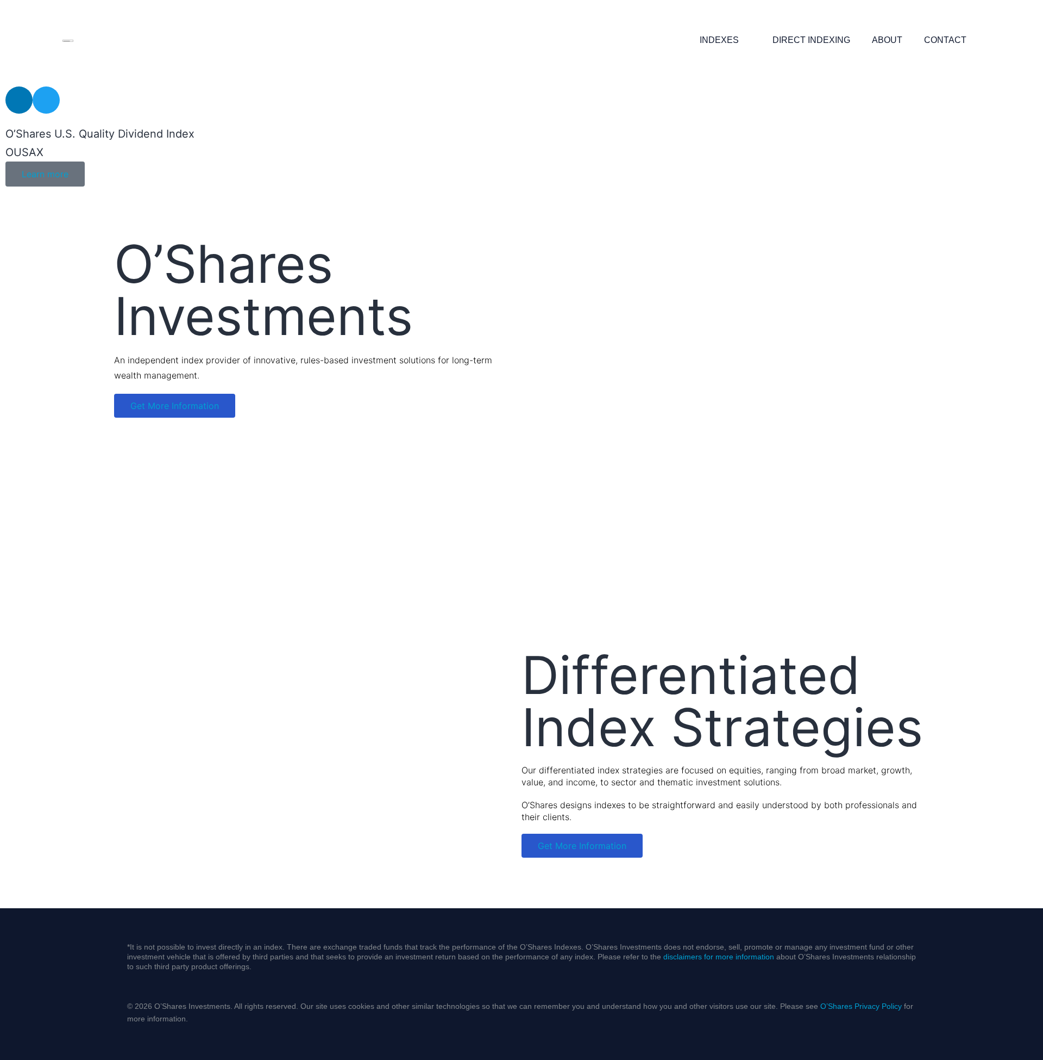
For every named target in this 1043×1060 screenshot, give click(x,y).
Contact (945, 40)
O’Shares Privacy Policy (861, 1006)
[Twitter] (46, 100)
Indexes (719, 40)
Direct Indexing (811, 40)
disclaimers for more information (718, 956)
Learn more (45, 174)
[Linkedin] (19, 100)
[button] (16, 155)
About (887, 40)
